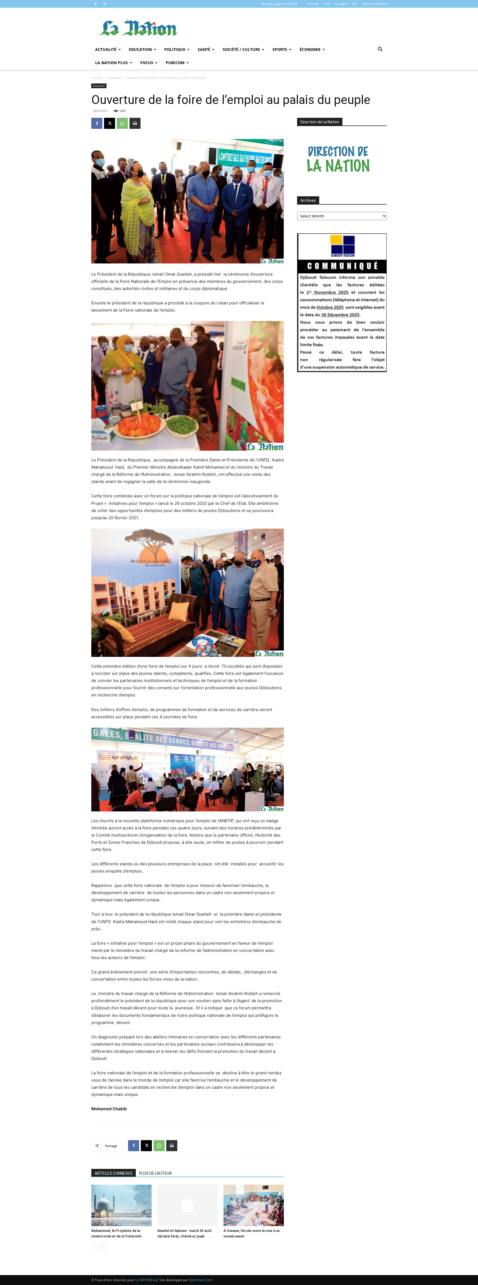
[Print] (135, 123)
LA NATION (143, 1280)
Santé (204, 49)
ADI (354, 4)
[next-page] (103, 1247)
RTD (327, 4)
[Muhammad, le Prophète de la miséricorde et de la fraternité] (121, 1205)
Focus (146, 62)
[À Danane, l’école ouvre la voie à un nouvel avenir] (254, 1205)
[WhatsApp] (122, 123)
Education (140, 49)
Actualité (105, 49)
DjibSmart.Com (200, 1280)
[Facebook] (95, 4)
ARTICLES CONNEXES (114, 1173)
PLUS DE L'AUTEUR (155, 1173)
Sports (279, 49)
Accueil (96, 77)
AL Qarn (341, 4)
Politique (174, 49)
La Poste (313, 4)
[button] (380, 50)
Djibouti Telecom (374, 4)
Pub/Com (175, 62)
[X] (104, 4)
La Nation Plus (111, 62)
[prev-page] (94, 1247)
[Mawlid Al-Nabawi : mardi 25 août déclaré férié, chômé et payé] (187, 1205)
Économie (310, 49)
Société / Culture (241, 49)
